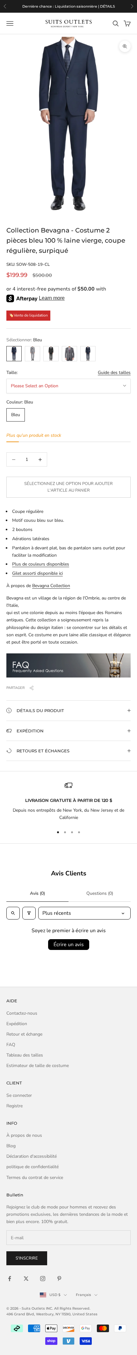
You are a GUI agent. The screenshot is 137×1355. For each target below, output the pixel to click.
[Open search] (13, 913)
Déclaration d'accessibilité (31, 1156)
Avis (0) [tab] (37, 893)
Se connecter (19, 1095)
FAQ (10, 1045)
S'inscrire (27, 1258)
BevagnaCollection (51, 586)
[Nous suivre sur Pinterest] (59, 1278)
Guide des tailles (114, 373)
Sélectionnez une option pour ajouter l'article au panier (68, 487)
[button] (68, 710)
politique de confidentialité (32, 1167)
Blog (11, 1146)
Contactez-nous (21, 1013)
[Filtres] (29, 913)
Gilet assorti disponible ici (37, 573)
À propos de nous (24, 1135)
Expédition (16, 1024)
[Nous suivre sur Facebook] (9, 1278)
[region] (68, 6)
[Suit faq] (68, 665)
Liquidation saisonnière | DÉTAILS (85, 6)
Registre (14, 1106)
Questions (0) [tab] (99, 893)
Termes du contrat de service (34, 1178)
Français (83, 1295)
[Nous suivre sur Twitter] (26, 1278)
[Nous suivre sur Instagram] (43, 1278)
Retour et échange (24, 1034)
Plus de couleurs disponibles (40, 564)
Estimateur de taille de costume (37, 1066)
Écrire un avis (69, 944)
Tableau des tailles (24, 1055)
